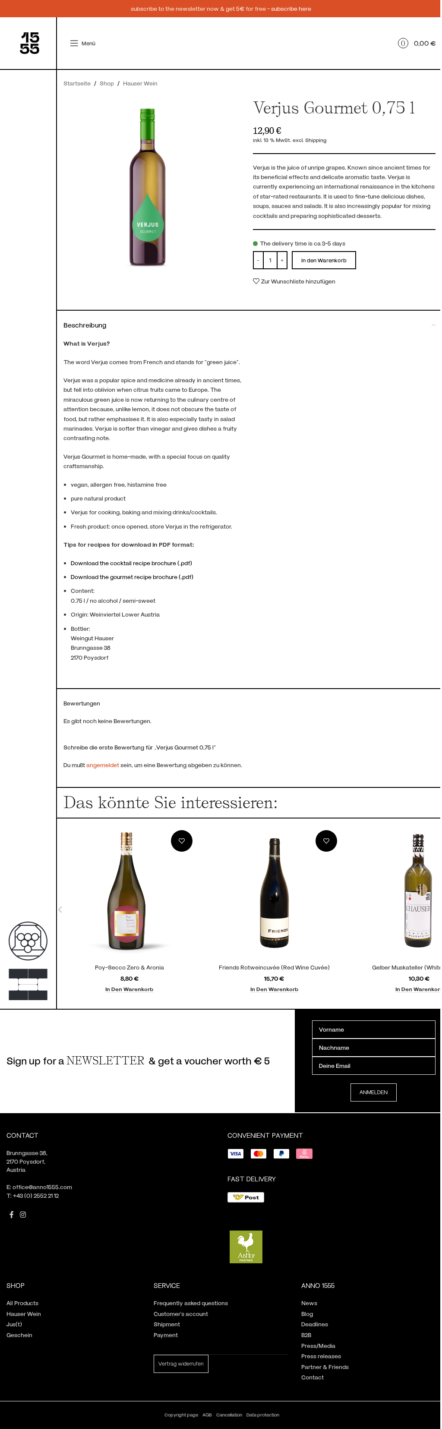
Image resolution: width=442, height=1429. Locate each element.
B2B (306, 1334)
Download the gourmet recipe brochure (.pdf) (132, 576)
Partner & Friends (325, 1366)
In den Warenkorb (324, 260)
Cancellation (229, 1414)
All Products (22, 1302)
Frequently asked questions (191, 1302)
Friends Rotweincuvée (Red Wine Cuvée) (274, 967)
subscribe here (291, 8)
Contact (312, 1377)
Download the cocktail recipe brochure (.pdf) (131, 563)
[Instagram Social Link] (22, 1214)
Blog (307, 1313)
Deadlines (314, 1324)
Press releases (321, 1356)
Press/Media (318, 1345)
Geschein (19, 1334)
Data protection (262, 1414)
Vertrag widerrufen (181, 1363)
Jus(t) (14, 1324)
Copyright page (181, 1414)
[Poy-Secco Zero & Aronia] (129, 893)
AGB (207, 1414)
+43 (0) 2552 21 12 (36, 1195)
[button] (129, 989)
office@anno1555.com (42, 1186)
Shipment (167, 1324)
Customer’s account (181, 1313)
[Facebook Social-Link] (11, 1214)
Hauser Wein (140, 83)
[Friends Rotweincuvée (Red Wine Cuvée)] (274, 893)
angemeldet (102, 764)
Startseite (77, 83)
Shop (107, 83)
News (309, 1302)
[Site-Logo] (29, 42)
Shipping (315, 139)
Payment (166, 1334)
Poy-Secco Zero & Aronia (129, 967)
